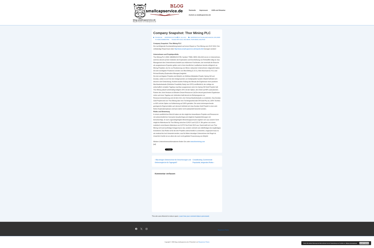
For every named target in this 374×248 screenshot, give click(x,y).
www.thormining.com (197, 141)
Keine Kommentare (163, 39)
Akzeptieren (364, 243)
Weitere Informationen (351, 243)
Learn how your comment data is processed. (194, 216)
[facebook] (136, 229)
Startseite (192, 10)
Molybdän (187, 39)
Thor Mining (195, 39)
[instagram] (146, 229)
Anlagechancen (207, 37)
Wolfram (202, 39)
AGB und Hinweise (218, 10)
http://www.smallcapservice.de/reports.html (189, 49)
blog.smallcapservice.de (144, 20)
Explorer (217, 37)
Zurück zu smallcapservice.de (200, 15)
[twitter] (141, 229)
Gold (181, 39)
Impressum (203, 10)
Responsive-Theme (223, 230)
